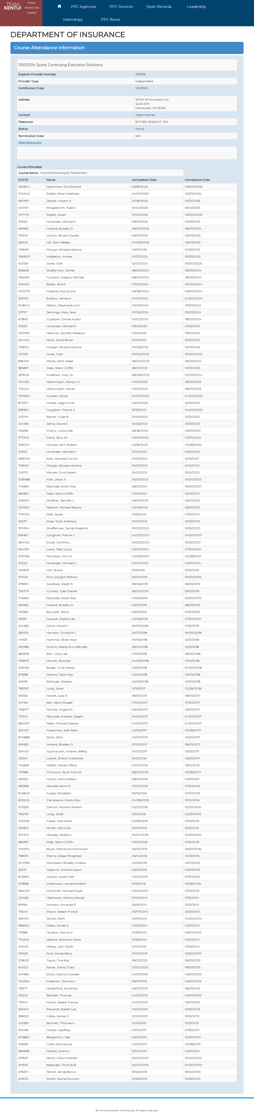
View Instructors (29, 143)
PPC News (110, 19)
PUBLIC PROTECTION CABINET (32, 7)
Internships (72, 19)
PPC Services (121, 6)
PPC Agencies (83, 6)
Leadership (196, 6)
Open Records (158, 6)
